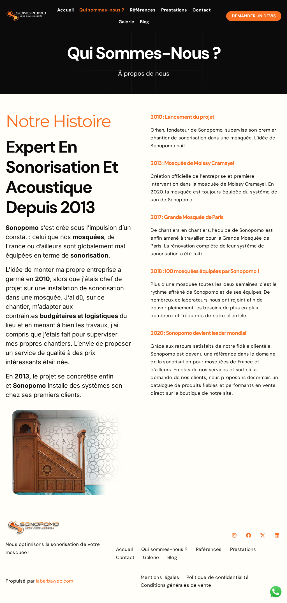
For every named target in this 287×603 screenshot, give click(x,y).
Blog (144, 22)
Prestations (174, 10)
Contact (202, 10)
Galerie (126, 22)
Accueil (65, 10)
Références (143, 10)
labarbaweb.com (54, 581)
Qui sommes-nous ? (101, 10)
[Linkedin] (276, 535)
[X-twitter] (262, 535)
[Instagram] (234, 535)
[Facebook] (248, 535)
